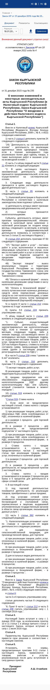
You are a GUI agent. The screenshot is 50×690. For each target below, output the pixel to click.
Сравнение (41, 31)
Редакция (8, 28)
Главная (6, 13)
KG (32, 4)
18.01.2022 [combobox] (9, 31)
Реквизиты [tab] (24, 23)
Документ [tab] (9, 23)
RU (41, 4)
